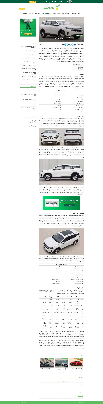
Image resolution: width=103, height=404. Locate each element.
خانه (79, 13)
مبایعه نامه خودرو (33, 125)
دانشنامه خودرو (37, 13)
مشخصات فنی (80, 66)
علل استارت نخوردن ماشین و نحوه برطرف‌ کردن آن (28, 65)
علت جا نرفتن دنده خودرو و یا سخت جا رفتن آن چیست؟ (29, 73)
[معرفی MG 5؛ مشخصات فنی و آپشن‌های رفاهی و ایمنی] (76, 362)
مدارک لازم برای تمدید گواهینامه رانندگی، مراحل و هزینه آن (28, 55)
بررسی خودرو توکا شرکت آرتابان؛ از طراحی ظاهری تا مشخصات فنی (28, 103)
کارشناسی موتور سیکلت (32, 122)
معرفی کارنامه (74, 13)
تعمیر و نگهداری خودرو (65, 13)
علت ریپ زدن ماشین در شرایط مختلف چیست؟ (29, 76)
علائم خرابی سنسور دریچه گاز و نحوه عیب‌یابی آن (29, 79)
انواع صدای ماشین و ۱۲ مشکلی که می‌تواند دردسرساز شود (28, 69)
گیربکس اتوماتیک (47, 78)
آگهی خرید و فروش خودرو (32, 126)
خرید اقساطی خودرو (33, 123)
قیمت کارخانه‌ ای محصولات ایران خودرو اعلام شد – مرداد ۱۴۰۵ (29, 62)
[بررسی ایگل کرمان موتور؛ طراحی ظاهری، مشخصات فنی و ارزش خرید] (47, 362)
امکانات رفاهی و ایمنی (78, 68)
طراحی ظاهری (80, 67)
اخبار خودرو (25, 13)
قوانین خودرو (31, 13)
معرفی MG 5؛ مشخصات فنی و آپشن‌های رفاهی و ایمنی (29, 90)
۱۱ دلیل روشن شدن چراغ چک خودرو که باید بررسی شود (29, 58)
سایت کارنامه (22, 8)
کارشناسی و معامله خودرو (56, 13)
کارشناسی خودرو (34, 121)
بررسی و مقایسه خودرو (46, 13)
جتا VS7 (58, 86)
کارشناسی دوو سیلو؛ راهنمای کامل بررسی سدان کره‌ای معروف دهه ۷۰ (28, 108)
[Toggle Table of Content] (81, 65)
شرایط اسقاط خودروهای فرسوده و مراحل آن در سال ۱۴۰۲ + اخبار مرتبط (28, 47)
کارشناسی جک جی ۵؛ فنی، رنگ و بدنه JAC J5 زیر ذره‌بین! (28, 95)
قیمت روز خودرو (34, 120)
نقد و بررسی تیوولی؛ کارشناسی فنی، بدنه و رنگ (29, 99)
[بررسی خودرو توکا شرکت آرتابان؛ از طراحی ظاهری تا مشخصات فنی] (61, 362)
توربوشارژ (70, 76)
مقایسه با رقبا (80, 69)
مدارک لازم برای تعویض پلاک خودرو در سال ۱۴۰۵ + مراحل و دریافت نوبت (28, 51)
